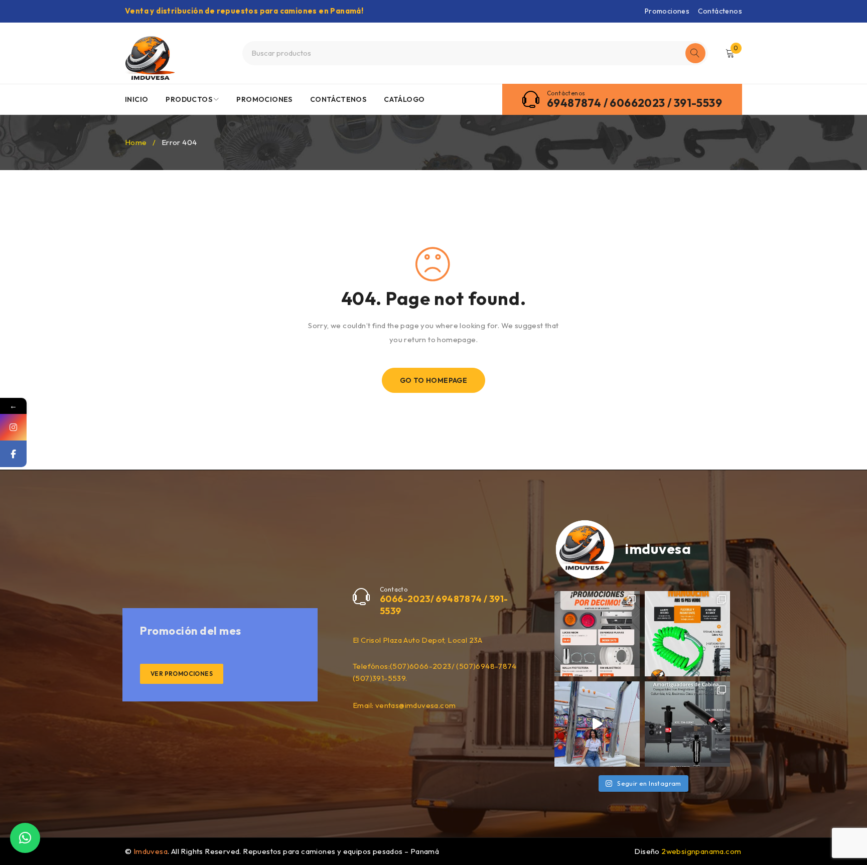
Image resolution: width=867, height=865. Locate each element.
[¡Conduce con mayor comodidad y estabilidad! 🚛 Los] (687, 724)
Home (136, 142)
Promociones (667, 11)
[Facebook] (13, 454)
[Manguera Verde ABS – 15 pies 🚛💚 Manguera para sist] (687, 633)
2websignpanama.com (701, 851)
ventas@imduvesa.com (415, 705)
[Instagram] (13, 427)
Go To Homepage (434, 380)
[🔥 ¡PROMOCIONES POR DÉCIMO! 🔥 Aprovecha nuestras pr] (597, 633)
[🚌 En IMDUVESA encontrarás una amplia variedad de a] (597, 724)
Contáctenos (720, 11)
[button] (25, 838)
